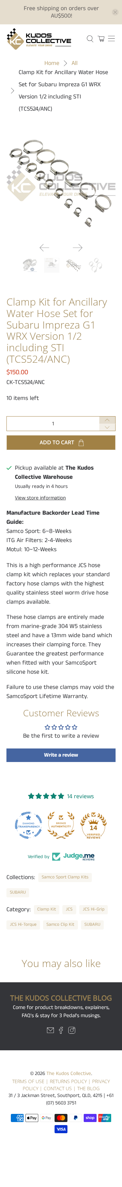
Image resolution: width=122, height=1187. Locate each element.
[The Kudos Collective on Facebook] (61, 1032)
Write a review (61, 755)
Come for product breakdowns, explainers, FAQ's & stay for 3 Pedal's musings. (61, 1012)
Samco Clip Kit (60, 924)
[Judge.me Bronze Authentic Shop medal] (61, 825)
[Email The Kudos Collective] (50, 1032)
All (75, 63)
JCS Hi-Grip (93, 909)
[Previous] (44, 248)
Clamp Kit (46, 909)
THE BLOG (88, 1088)
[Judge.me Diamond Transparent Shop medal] (28, 825)
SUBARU (18, 892)
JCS (69, 909)
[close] (115, 12)
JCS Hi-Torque (23, 924)
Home (51, 63)
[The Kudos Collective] (43, 39)
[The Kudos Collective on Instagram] (72, 1032)
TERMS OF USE (28, 1081)
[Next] (78, 248)
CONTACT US (58, 1088)
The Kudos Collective (68, 1073)
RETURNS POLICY (68, 1081)
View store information (40, 498)
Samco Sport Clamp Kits (65, 877)
